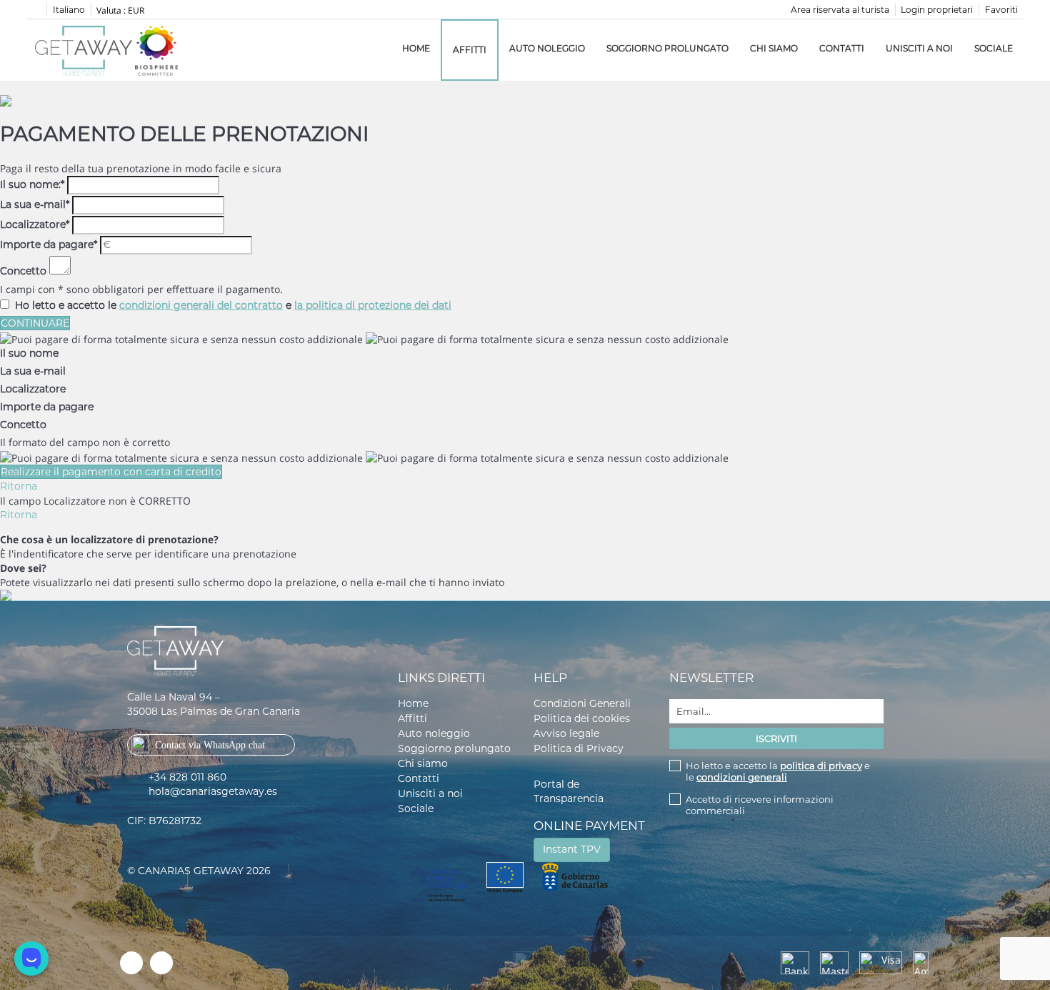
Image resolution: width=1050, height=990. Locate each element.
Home (416, 48)
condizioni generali (741, 777)
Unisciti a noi (919, 48)
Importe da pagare (48, 244)
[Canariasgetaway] (156, 50)
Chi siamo (774, 48)
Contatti (841, 48)
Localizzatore (34, 224)
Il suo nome (29, 353)
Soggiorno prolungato (667, 48)
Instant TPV (572, 849)
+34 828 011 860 (187, 777)
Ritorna (18, 486)
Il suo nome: (32, 184)
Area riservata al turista (840, 9)
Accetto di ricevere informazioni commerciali (760, 804)
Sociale (993, 48)
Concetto (23, 270)
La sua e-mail (34, 204)
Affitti (469, 49)
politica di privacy (821, 765)
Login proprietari (937, 9)
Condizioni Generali (582, 703)
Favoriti (1001, 9)
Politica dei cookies (582, 718)
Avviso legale (566, 733)
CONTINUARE (35, 323)
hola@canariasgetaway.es (213, 791)
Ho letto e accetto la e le (778, 771)
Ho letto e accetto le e (233, 305)
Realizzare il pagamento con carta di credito (111, 471)
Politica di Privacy (579, 748)
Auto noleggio (547, 48)
